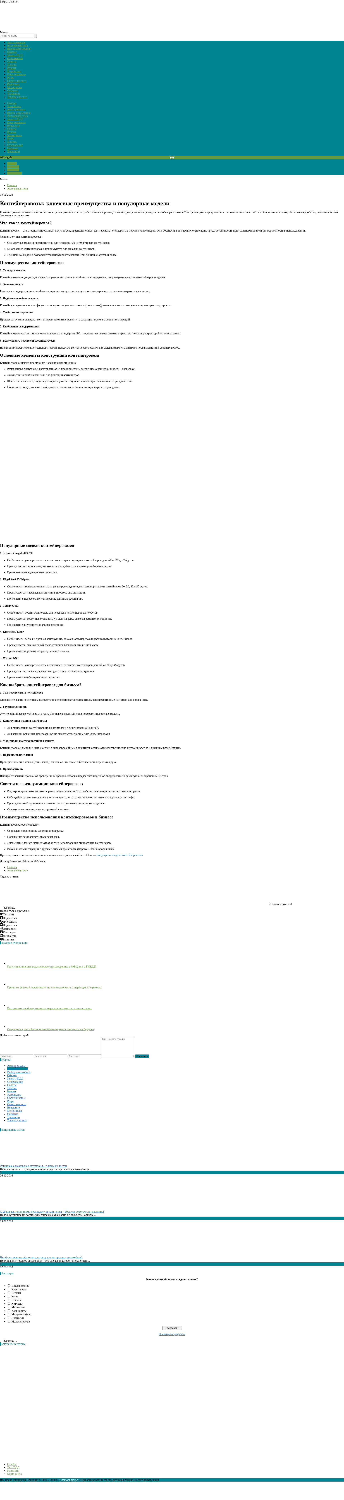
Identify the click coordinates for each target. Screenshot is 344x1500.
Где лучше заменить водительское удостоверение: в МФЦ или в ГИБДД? (51, 966)
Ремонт (11, 67)
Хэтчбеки (17, 1303)
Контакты (13, 169)
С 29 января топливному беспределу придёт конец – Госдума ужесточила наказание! (52, 1211)
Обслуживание (16, 74)
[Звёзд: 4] (188, 891)
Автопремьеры (16, 42)
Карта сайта (14, 173)
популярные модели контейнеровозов (120, 855)
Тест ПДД (13, 166)
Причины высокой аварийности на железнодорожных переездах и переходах (54, 987)
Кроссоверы (18, 1289)
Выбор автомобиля (18, 48)
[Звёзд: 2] (81, 891)
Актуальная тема (17, 45)
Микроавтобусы (21, 1314)
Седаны (16, 1292)
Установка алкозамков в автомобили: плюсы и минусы (33, 1165)
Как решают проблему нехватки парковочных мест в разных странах (49, 1008)
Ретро (10, 77)
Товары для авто (17, 96)
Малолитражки (20, 1321)
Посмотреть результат (172, 1334)
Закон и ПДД (15, 55)
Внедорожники (20, 1285)
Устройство (14, 71)
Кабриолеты (19, 1310)
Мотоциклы (14, 87)
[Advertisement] (27, 1402)
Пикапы (16, 1300)
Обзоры (12, 51)
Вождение (13, 84)
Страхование (15, 58)
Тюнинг (12, 64)
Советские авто (16, 80)
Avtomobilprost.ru (69, 1479)
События (12, 90)
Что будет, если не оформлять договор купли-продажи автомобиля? (41, 1257)
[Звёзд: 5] (242, 891)
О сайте (12, 163)
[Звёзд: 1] (27, 891)
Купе (14, 1296)
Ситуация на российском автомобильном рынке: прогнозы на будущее (50, 1029)
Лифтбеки (17, 1317)
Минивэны (18, 1307)
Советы (11, 61)
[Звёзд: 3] (134, 891)
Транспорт (13, 93)
